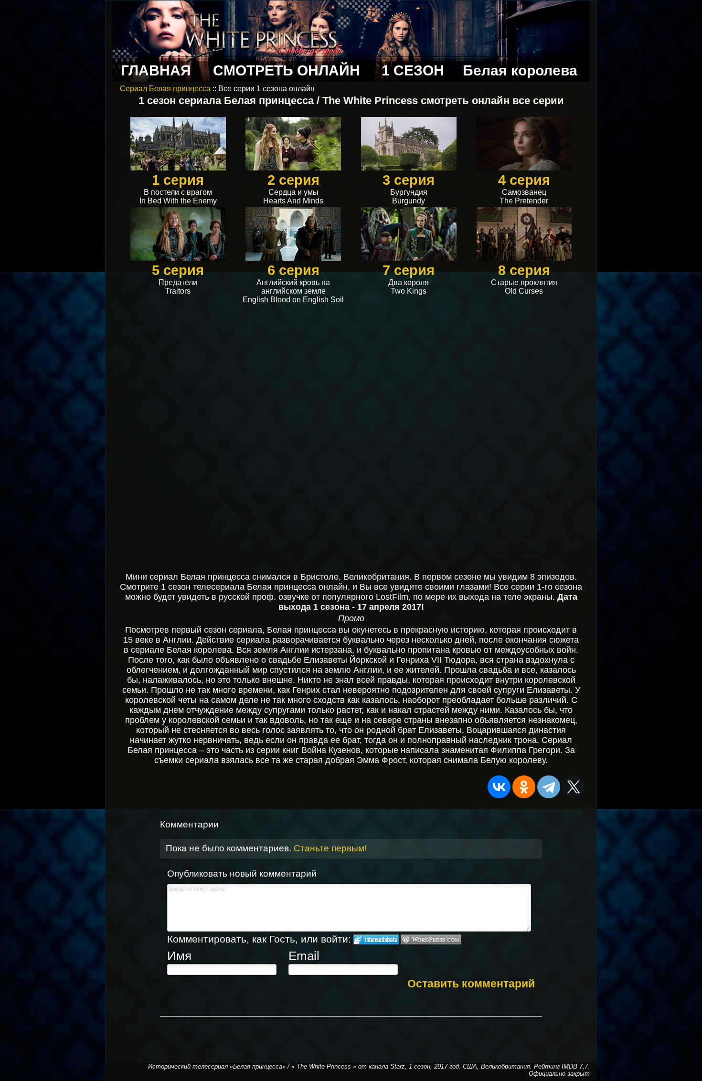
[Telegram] (548, 786)
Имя (179, 956)
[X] (573, 786)
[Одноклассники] (523, 786)
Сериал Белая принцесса (166, 89)
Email (303, 956)
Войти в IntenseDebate (376, 939)
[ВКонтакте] (499, 786)
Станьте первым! (330, 848)
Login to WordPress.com (431, 939)
